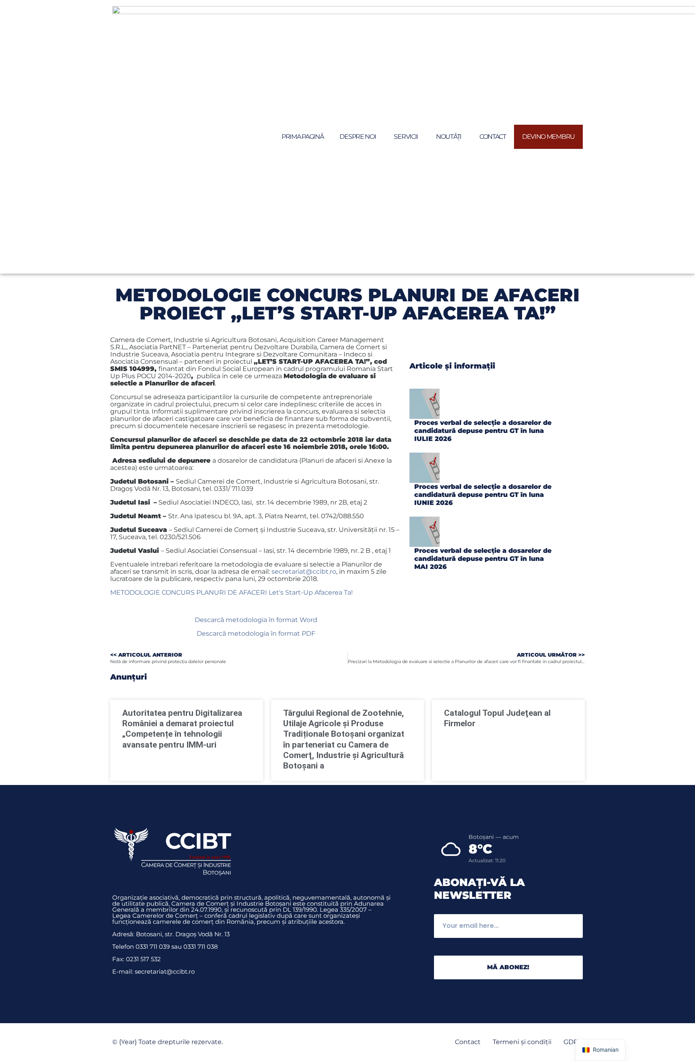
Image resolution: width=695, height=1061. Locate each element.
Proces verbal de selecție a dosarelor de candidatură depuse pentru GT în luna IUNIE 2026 (482, 495)
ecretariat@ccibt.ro (305, 571)
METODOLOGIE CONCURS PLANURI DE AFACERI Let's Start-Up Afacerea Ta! (231, 592)
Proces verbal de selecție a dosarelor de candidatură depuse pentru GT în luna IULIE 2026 (482, 431)
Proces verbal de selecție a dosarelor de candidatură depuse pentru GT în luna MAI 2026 (482, 559)
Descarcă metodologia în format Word (256, 620)
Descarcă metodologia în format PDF (256, 633)
